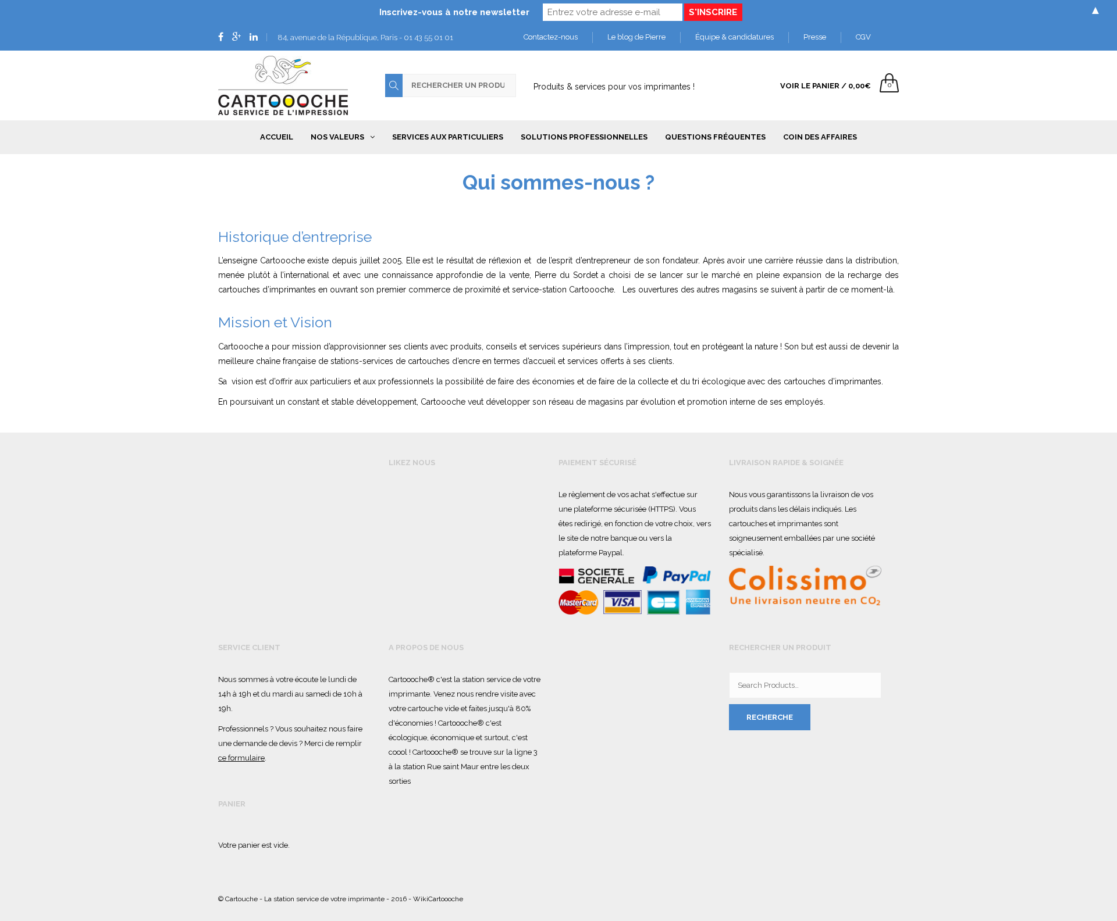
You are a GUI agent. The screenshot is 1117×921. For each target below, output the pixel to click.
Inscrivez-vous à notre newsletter (454, 12)
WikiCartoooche (438, 899)
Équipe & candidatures (734, 37)
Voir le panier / (825, 85)
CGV (863, 37)
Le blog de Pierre (636, 37)
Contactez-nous (551, 37)
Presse (814, 37)
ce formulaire (241, 758)
